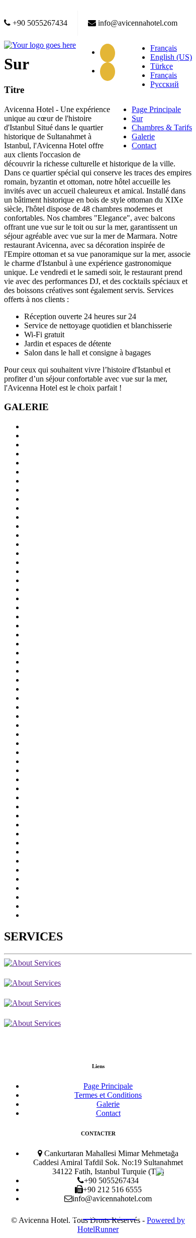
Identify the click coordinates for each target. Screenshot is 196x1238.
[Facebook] (110, 52)
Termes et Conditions (108, 1095)
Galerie (143, 136)
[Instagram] (110, 70)
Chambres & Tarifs (162, 127)
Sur (137, 118)
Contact (144, 145)
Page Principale (156, 109)
